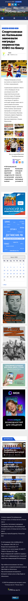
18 (7, 273)
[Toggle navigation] (14, 18)
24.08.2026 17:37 (9, 503)
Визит (5, 462)
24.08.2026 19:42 (9, 469)
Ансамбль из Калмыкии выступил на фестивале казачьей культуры (14, 453)
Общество (11, 28)
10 (4, 270)
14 (17, 270)
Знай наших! (5, 28)
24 (4, 277)
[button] (25, 18)
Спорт (16, 28)
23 (23, 273)
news (9, 52)
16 (23, 270)
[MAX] (14, 162)
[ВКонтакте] (16, 162)
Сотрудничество (18, 462)
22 (20, 273)
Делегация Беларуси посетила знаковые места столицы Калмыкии (13, 501)
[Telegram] (22, 162)
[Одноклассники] (19, 162)
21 (17, 273)
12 (11, 270)
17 (4, 273)
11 (7, 270)
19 (11, 273)
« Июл (4, 284)
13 (14, 270)
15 (20, 270)
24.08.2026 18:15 (9, 486)
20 (14, 273)
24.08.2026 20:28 (9, 454)
